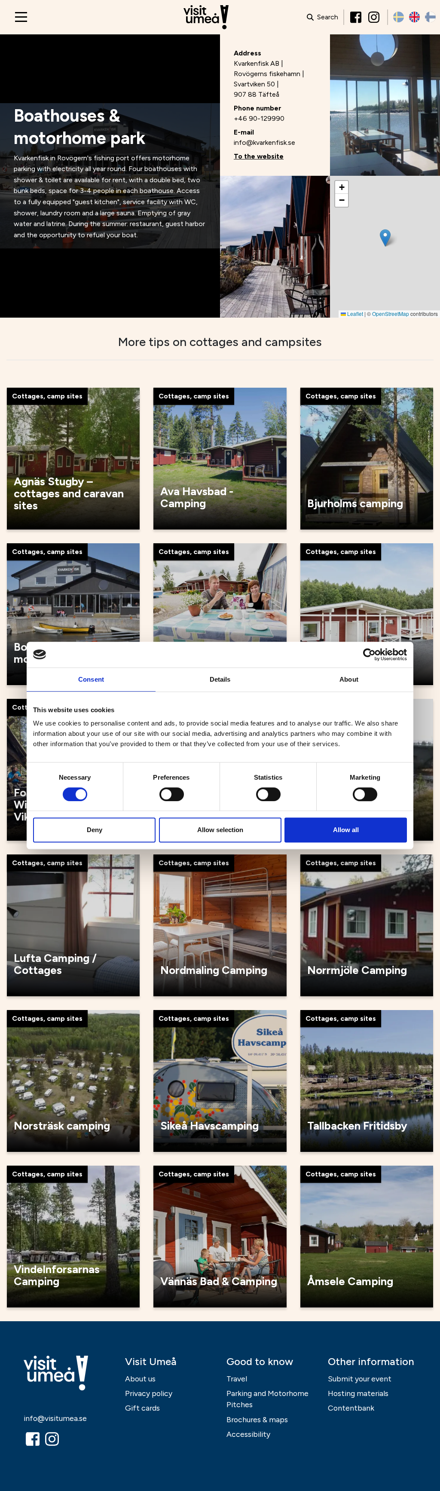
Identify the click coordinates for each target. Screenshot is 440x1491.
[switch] (171, 794)
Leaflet (354, 313)
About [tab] (348, 679)
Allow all (346, 829)
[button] (385, 238)
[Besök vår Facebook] (356, 17)
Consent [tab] (91, 679)
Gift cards (142, 1407)
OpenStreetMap (390, 313)
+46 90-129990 (259, 118)
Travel (236, 1378)
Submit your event (359, 1378)
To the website (259, 156)
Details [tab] (220, 679)
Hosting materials (358, 1393)
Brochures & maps (257, 1419)
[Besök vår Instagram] (374, 17)
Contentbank (351, 1407)
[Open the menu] (21, 17)
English (414, 17)
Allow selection (220, 829)
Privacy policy (148, 1393)
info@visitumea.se (55, 1418)
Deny (94, 829)
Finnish (430, 17)
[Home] (206, 17)
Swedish (398, 17)
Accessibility (248, 1434)
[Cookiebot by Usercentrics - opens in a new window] (369, 654)
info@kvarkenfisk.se (264, 142)
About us (140, 1378)
